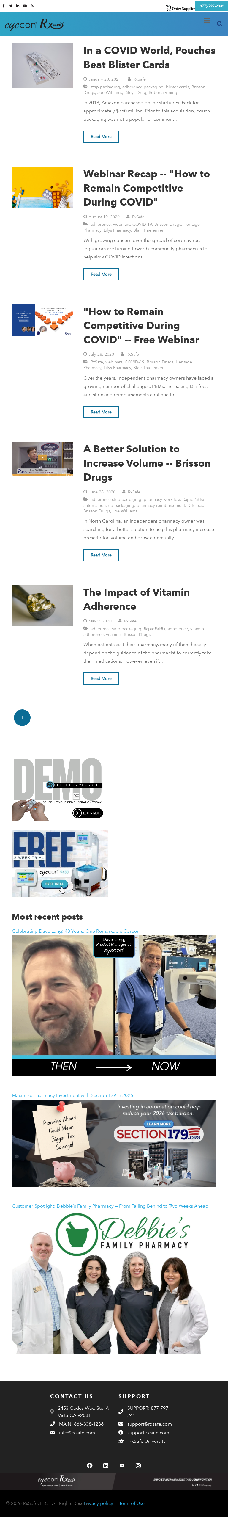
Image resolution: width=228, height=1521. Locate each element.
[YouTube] (122, 1465)
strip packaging (105, 86)
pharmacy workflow (162, 499)
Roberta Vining (163, 92)
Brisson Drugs (167, 224)
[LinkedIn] (106, 1465)
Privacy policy (98, 1503)
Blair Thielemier (148, 230)
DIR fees (195, 505)
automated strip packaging (108, 505)
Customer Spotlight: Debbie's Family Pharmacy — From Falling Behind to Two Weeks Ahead (110, 1206)
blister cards (177, 86)
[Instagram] (138, 1465)
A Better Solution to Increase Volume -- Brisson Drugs (147, 463)
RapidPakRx (193, 499)
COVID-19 (142, 224)
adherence (101, 224)
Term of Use (132, 1503)
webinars (121, 224)
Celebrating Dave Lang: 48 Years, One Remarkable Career (75, 931)
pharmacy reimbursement (161, 505)
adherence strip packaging (116, 499)
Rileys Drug (135, 92)
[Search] (219, 24)
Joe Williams (109, 92)
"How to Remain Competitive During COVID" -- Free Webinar (141, 325)
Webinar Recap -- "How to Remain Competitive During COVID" (146, 187)
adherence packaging (143, 86)
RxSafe (139, 78)
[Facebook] (89, 1465)
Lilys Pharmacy (117, 230)
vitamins (113, 634)
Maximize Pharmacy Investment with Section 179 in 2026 (72, 1095)
